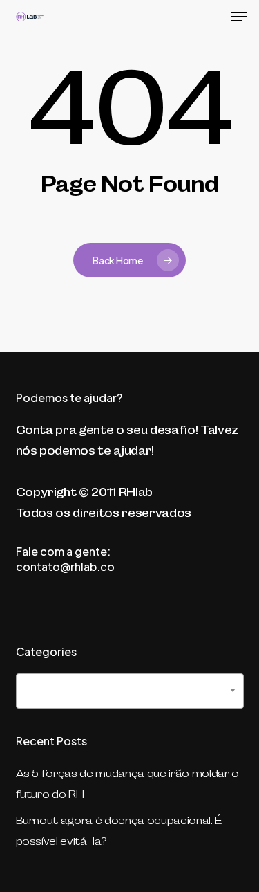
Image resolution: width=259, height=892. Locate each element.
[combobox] (130, 691)
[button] (239, 17)
